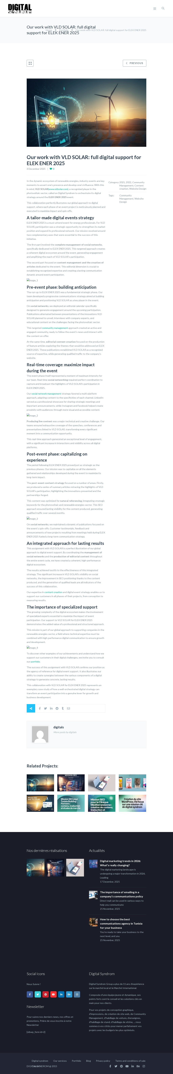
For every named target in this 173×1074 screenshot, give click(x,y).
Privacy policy (103, 1060)
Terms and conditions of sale (130, 1060)
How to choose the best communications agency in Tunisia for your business (121, 923)
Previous (136, 63)
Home (49, 30)
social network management (46, 393)
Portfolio (64, 30)
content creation (53, 592)
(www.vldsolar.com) (58, 189)
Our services (60, 1060)
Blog (88, 1060)
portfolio (35, 661)
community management (55, 327)
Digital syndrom (40, 1060)
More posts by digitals (64, 732)
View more (40, 782)
